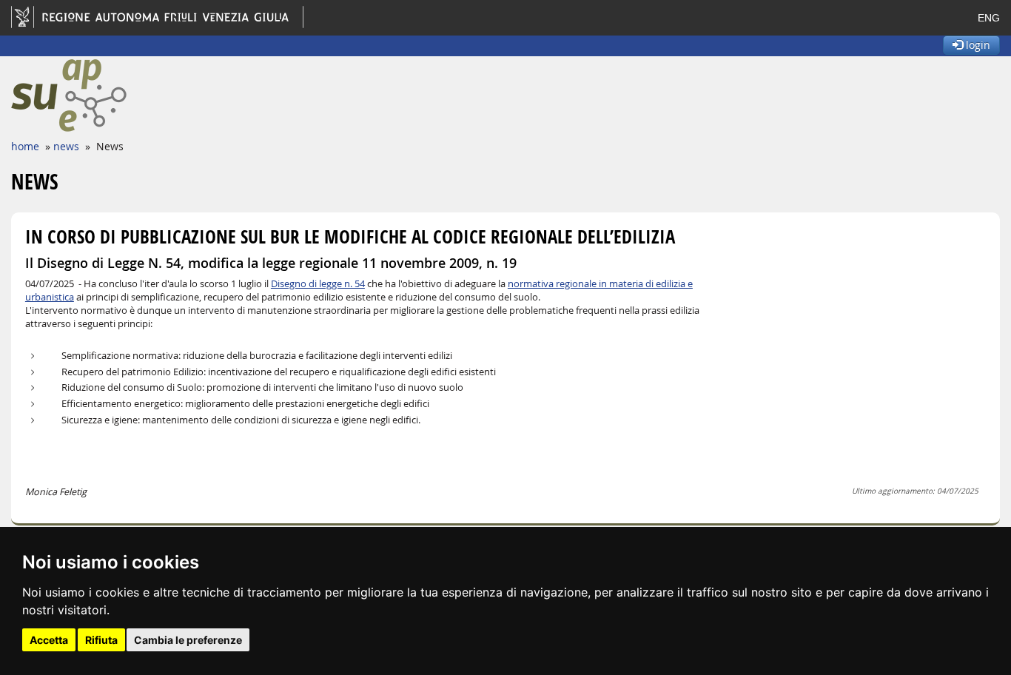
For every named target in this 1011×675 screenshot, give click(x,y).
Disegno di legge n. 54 (318, 284)
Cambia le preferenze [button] (188, 640)
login (976, 45)
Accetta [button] (49, 640)
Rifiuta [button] (101, 640)
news (66, 146)
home (25, 146)
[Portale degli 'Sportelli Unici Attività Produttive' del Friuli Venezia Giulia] (120, 95)
